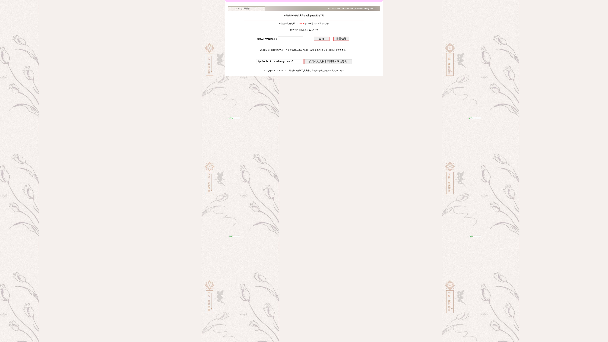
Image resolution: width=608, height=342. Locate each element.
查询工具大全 (303, 70)
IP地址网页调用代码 (318, 23)
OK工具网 (288, 70)
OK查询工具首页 (242, 8)
